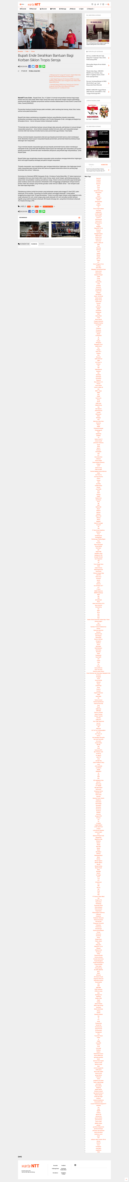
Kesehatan (98, 500)
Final (98, 705)
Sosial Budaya (98, 201)
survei (98, 444)
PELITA (98, 887)
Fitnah (98, 707)
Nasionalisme (98, 223)
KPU (98, 778)
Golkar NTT (98, 719)
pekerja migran (98, 1123)
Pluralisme (98, 952)
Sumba (98, 199)
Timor (98, 251)
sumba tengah (98, 214)
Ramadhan (98, 378)
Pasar (98, 533)
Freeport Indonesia (98, 321)
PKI (98, 526)
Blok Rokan (98, 650)
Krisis (98, 501)
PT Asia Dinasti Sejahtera (98, 530)
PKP (98, 889)
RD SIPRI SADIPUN (98, 969)
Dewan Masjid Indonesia (98, 462)
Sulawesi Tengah (98, 274)
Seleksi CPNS (98, 998)
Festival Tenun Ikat (98, 703)
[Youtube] (95, 4)
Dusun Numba (98, 680)
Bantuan (98, 450)
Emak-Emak (98, 685)
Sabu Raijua (98, 198)
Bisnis (98, 644)
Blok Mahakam (98, 648)
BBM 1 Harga (98, 391)
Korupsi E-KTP (98, 816)
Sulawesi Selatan (98, 1014)
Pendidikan (98, 310)
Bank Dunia (98, 398)
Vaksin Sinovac (98, 567)
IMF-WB (98, 744)
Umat (98, 1046)
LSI (98, 821)
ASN (98, 598)
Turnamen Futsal (98, 1035)
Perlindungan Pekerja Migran (98, 539)
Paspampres (98, 910)
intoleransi (98, 1077)
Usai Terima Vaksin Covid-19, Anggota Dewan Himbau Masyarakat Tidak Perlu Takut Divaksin (34, 233)
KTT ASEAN (98, 785)
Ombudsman (98, 882)
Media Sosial (98, 298)
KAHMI (98, 769)
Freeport (98, 292)
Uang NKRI (98, 1043)
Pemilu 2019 (98, 221)
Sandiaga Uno (98, 994)
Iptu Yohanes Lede (98, 751)
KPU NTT (98, 782)
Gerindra (98, 717)
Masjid (98, 844)
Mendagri (98, 417)
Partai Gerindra (98, 909)
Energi (98, 278)
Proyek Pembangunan (98, 962)
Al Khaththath (98, 600)
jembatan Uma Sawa (98, 1080)
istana (98, 1078)
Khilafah (98, 812)
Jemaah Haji (98, 760)
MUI (98, 373)
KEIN (98, 491)
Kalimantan (98, 789)
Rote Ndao (98, 548)
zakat (98, 1152)
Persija (98, 932)
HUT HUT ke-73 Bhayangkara (98, 730)
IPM (98, 746)
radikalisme (98, 212)
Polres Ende (98, 301)
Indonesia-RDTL (98, 750)
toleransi (98, 583)
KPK (98, 366)
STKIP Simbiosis (98, 989)
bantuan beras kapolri (98, 1060)
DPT (98, 455)
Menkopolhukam (98, 855)
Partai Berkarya (98, 907)
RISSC (98, 973)
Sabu (98, 993)
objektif (98, 1110)
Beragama (98, 641)
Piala (98, 541)
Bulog (98, 399)
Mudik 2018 (98, 239)
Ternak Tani (98, 1025)
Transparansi (98, 1032)
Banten (98, 628)
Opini (81, 9)
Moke (98, 869)
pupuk (98, 1136)
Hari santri (98, 741)
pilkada (98, 333)
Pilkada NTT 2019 (98, 946)
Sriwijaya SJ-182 (98, 555)
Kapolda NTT (98, 793)
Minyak (98, 864)
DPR (98, 453)
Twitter (98, 1037)
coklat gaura (98, 1069)
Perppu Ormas (98, 299)
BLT (98, 609)
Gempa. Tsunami (98, 716)
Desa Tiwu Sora (98, 669)
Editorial (98, 682)
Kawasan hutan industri (98, 798)
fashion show (98, 1073)
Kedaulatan (98, 801)
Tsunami (98, 303)
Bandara (98, 625)
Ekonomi (44, 9)
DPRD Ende (98, 403)
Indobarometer (98, 485)
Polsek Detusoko (98, 955)
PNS (98, 894)
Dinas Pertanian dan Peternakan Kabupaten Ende (98, 673)
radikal (98, 582)
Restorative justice (98, 980)
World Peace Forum (98, 1053)
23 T (98, 587)
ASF (98, 596)
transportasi (98, 289)
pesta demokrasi (98, 1132)
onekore (98, 1112)
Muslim (98, 873)
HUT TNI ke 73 (98, 734)
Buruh (98, 401)
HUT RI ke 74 (98, 362)
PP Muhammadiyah (98, 428)
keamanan (98, 240)
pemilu (98, 580)
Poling (98, 953)
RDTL (98, 971)
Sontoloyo (98, 1007)
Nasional (33, 9)
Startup (98, 1011)
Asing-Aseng (98, 607)
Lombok (98, 412)
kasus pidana (98, 1086)
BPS (98, 394)
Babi (98, 617)
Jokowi (98, 196)
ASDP (98, 594)
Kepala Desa (98, 498)
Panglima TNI (98, 900)
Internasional (98, 219)
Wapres (98, 1052)
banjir (98, 1059)
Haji (98, 407)
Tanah (98, 1021)
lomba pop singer (98, 1096)
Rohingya (98, 266)
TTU (98, 1019)
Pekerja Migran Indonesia (98, 912)
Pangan (98, 349)
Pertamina (98, 934)
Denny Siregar (98, 460)
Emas (98, 687)
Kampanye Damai (98, 791)
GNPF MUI (98, 710)
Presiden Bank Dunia (98, 959)
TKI (98, 1018)
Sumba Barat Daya (98, 190)
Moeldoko (98, 374)
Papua (98, 224)
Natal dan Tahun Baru (98, 421)
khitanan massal (98, 1091)
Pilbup (98, 943)
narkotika (98, 1105)
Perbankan (98, 925)
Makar (98, 416)
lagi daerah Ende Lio (98, 1093)
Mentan (98, 859)
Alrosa (98, 305)
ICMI (98, 482)
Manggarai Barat (98, 233)
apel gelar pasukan (98, 1057)
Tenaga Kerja (98, 1023)
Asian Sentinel (98, 605)
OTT (98, 880)
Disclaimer (55, 1173)
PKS (98, 528)
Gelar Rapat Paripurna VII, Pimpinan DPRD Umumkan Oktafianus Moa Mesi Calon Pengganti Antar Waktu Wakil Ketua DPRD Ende (64, 80)
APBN (98, 446)
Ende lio (98, 689)
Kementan (98, 807)
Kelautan (98, 371)
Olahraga (63, 9)
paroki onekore (98, 1118)
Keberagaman (98, 369)
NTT (98, 262)
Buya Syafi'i (98, 657)
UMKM (98, 1041)
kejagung (98, 1087)
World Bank (98, 571)
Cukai (98, 662)
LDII (98, 819)
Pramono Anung (98, 957)
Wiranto (98, 383)
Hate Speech (98, 408)
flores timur (98, 576)
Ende (27, 51)
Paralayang (98, 903)
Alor (98, 389)
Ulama (98, 1044)
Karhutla (98, 796)
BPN (98, 616)
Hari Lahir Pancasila (98, 739)
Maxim (98, 508)
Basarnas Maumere (98, 630)
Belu (98, 355)
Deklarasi (98, 458)
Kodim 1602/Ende (98, 296)
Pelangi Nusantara (98, 919)
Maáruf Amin (98, 346)
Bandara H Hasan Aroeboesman (98, 626)
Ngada (98, 308)
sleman (98, 1141)
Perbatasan (98, 312)
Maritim (98, 843)
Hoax (98, 246)
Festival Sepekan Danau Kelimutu (98, 471)
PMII (98, 893)
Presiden (98, 542)
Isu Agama (98, 755)
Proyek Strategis (98, 964)
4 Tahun (98, 589)
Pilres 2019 (98, 351)
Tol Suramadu (98, 1030)
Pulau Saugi (98, 966)
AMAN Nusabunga (98, 592)
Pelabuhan (98, 916)
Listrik (98, 283)
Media (98, 850)
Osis (98, 884)
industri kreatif (98, 441)
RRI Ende (98, 975)
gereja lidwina (98, 1075)
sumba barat (98, 335)
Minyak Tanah (98, 868)
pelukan (98, 1125)
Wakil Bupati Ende (98, 569)
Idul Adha (98, 483)
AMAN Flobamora (98, 591)
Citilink (98, 660)
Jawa (98, 759)
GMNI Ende (98, 709)
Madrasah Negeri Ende (98, 835)
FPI (98, 698)
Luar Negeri (98, 324)
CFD (98, 659)
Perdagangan (98, 537)
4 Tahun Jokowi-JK (98, 242)
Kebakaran (98, 800)
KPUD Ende (98, 784)
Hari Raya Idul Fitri (98, 476)
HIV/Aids (98, 725)
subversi (98, 1143)
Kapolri (98, 496)
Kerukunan (98, 809)
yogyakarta (98, 1150)
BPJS (98, 612)
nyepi (98, 1109)
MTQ (98, 834)
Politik (54, 9)
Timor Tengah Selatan (98, 208)
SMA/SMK (98, 987)
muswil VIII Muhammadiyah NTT (98, 1103)
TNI (98, 562)
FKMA (98, 694)
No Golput (98, 875)
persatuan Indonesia (98, 442)
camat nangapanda (98, 1068)
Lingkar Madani (98, 825)
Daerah (90, 9)
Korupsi (98, 341)
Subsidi (98, 1012)
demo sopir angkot (98, 1071)
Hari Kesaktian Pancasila (98, 737)
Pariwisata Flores (98, 905)
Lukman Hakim (98, 832)
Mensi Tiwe (98, 516)
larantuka (98, 578)
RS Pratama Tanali (98, 977)
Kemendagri (98, 803)
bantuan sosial (98, 1064)
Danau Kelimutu (98, 667)
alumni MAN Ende (98, 1055)
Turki (98, 1034)
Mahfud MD (98, 507)
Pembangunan (98, 535)
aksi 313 (98, 258)
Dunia (98, 678)
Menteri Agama (98, 860)
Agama (98, 448)
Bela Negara (98, 635)
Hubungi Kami (55, 1168)
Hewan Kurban (98, 742)
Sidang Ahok (98, 316)
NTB (98, 419)
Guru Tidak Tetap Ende (98, 721)
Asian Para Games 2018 (98, 603)
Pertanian (98, 230)
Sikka (98, 194)
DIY (98, 664)
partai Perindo (98, 1119)
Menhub (98, 853)
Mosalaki (98, 871)
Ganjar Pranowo (98, 714)
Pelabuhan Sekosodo (98, 918)
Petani (98, 937)
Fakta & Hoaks (98, 469)
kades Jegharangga (98, 1082)
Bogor (98, 653)
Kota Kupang (98, 215)
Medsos (98, 510)
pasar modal (98, 1121)
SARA (98, 314)
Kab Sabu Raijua (98, 787)
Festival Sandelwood (98, 701)
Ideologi (98, 232)
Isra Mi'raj (98, 753)
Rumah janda (98, 982)
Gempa (98, 280)
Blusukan (98, 651)
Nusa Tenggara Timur (98, 264)
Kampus (98, 494)
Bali (98, 623)
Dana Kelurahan (98, 457)
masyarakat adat (98, 1102)
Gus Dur (98, 723)
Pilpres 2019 (98, 235)
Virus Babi (98, 1048)
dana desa (98, 267)
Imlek (98, 748)
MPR (98, 505)
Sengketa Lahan (98, 553)
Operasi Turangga (98, 523)
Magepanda (98, 837)
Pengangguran (98, 430)
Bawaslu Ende (98, 634)
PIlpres (98, 424)
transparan (98, 1146)
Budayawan (98, 655)
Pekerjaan (98, 914)
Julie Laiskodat (98, 766)
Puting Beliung (98, 968)
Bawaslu (98, 632)
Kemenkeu (98, 805)
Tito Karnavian (98, 1027)
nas (98, 1107)
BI (98, 337)
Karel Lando (98, 794)
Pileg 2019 (98, 944)
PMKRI (98, 426)
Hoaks (98, 260)
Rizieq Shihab (98, 546)
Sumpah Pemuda (98, 557)
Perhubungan (98, 928)
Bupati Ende (98, 290)
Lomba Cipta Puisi (98, 826)
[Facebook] (100, 4)
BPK (98, 614)
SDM (98, 985)
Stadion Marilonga (98, 1009)
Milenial (98, 517)
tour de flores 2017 (98, 585)
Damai (98, 666)
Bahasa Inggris (98, 621)
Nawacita (98, 423)
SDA (98, 984)
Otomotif (98, 525)
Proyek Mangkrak (98, 960)
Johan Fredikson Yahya (98, 762)
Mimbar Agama (98, 862)
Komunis (98, 814)
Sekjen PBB (98, 551)
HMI (98, 726)
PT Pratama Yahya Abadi (98, 896)
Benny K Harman (98, 639)
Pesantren (98, 935)
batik (98, 1066)
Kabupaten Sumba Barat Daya (98, 269)
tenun (98, 1144)
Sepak (98, 1000)
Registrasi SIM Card (98, 978)
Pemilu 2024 (98, 271)
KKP (98, 775)
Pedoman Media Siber (63, 1169)
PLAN (98, 891)
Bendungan (98, 637)
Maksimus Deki (98, 839)
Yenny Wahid (98, 385)
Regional (98, 380)
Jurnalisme (98, 767)
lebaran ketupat (98, 1094)
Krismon (98, 817)
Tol (98, 437)
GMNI (98, 360)
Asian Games (98, 319)
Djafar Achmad (98, 358)
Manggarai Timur (98, 344)
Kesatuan (98, 810)
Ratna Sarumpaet (98, 544)
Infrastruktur (98, 192)
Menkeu (98, 514)
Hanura (98, 735)
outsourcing (98, 1116)
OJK (98, 878)
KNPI (98, 776)
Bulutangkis (98, 451)
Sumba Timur (98, 237)
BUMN (98, 396)
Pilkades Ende (98, 950)
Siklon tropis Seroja (98, 1005)
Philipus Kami (98, 939)
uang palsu (98, 1148)
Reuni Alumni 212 (98, 382)
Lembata (98, 181)
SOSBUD (98, 205)
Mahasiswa (98, 414)
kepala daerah (98, 1089)
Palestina (98, 532)
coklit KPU (98, 575)
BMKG (98, 392)
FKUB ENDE (98, 696)
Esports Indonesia (98, 692)
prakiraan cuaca (98, 1134)
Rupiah (98, 257)
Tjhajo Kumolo (98, 1028)
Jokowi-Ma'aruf (98, 410)
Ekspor (98, 684)
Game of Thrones (98, 712)
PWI (98, 898)
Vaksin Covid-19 (98, 439)
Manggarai (98, 342)
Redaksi (64, 1165)
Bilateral (98, 642)
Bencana (98, 357)
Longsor (98, 828)
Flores (33, 51)
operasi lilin (98, 1114)
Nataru (98, 519)
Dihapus (98, 464)
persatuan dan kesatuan (98, 1130)
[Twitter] (103, 4)
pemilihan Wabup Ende (98, 1127)
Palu (98, 348)
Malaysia (98, 841)
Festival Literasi (98, 700)
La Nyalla (98, 823)
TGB (98, 560)
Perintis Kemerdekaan (98, 930)
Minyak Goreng (98, 866)
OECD (98, 876)
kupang (98, 253)
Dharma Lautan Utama (98, 671)
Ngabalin (98, 521)
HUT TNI (98, 732)
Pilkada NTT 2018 (98, 228)
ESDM (98, 276)
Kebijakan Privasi (63, 1173)
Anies (98, 601)
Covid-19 (98, 217)
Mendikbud (98, 851)
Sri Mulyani (98, 332)
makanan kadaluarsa (98, 1100)
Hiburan (73, 9)
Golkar (98, 473)
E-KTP (98, 466)
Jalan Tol (98, 757)
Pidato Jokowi (98, 941)
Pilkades (98, 948)
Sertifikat (98, 435)
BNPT (98, 610)
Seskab (98, 1002)
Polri (98, 432)
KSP (98, 367)
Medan (98, 848)
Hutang (98, 480)
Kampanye (98, 307)
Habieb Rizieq (98, 405)
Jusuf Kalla (98, 489)
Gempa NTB (98, 282)
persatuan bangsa (98, 1128)
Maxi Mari (98, 846)
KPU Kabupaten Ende (98, 780)
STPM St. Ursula (98, 991)
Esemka (98, 691)
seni (98, 1137)
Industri (98, 487)
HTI (98, 207)
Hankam (98, 364)
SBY (98, 550)
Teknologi (98, 248)
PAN (98, 885)
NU (98, 326)
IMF (98, 339)
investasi (98, 285)
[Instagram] (92, 4)
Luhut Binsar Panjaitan (98, 830)
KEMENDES (98, 771)
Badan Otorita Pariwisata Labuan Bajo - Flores (98, 619)
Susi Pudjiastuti (98, 559)
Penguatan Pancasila (98, 923)
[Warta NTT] (34, 5)
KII (98, 773)
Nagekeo (98, 226)
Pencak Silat (98, 921)
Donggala (98, 676)
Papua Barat (98, 902)
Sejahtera (98, 996)
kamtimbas (98, 1084)
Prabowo (98, 353)
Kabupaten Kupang (98, 323)
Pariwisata (98, 376)
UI (98, 1039)
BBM (98, 244)
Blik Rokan (98, 646)
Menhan (98, 512)
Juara (98, 764)
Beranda (23, 9)
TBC (98, 1016)
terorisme (98, 287)
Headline (98, 180)
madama (98, 1098)
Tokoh (98, 566)
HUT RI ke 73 (98, 474)
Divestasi (98, 675)
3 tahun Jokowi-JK (98, 387)
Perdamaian (98, 926)
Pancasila (98, 210)
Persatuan (98, 330)
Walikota (98, 1050)
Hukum (98, 478)
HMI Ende (98, 728)
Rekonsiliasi (98, 273)
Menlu (98, 857)
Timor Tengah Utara (98, 564)
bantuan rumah (98, 1062)
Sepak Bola (98, 433)
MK (98, 503)
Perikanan (98, 328)
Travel (98, 317)
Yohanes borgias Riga (98, 573)
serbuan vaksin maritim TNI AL (98, 1139)
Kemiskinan (98, 294)
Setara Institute (98, 1003)
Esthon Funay (98, 467)
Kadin (98, 492)
